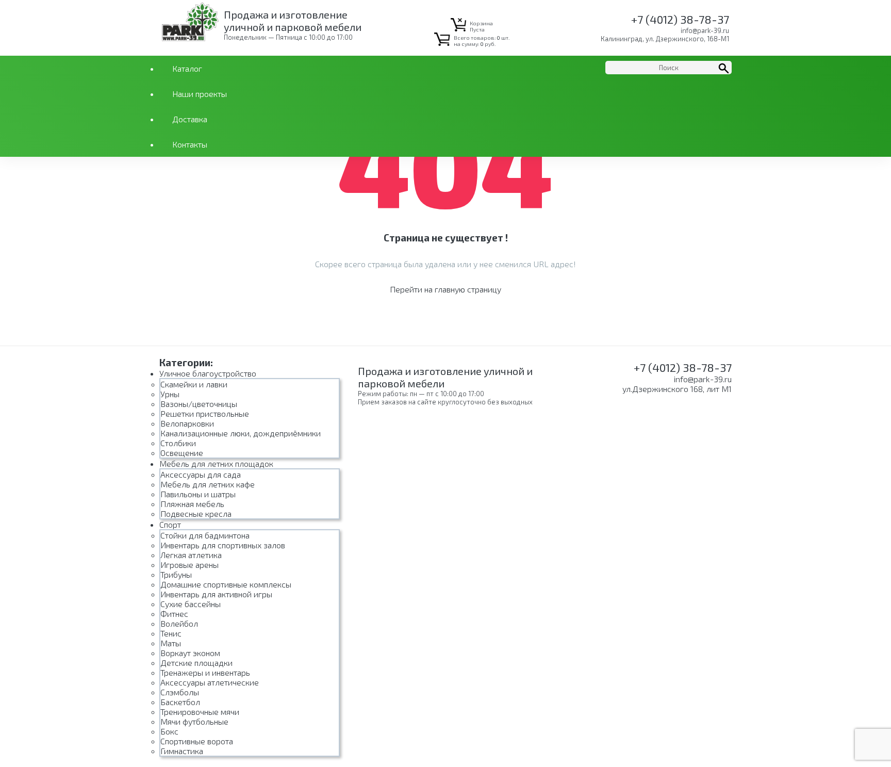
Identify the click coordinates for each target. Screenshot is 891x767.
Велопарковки (187, 423)
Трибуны (176, 574)
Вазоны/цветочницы (198, 404)
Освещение (181, 453)
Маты (170, 643)
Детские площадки (196, 662)
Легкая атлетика (191, 555)
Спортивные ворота (196, 741)
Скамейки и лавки (193, 384)
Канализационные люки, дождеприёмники (240, 433)
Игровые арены (189, 564)
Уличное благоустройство (207, 373)
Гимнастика (181, 751)
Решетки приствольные (204, 413)
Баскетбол (180, 702)
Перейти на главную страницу (445, 289)
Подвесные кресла (196, 513)
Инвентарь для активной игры (216, 594)
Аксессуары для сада (200, 474)
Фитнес (174, 613)
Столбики (178, 443)
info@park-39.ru (705, 30)
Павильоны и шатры (198, 494)
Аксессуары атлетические (209, 682)
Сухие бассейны (190, 604)
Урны (169, 394)
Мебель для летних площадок (216, 463)
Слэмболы (179, 692)
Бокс (169, 731)
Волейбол (179, 623)
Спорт (170, 524)
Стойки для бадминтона (205, 535)
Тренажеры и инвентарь (205, 672)
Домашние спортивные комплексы (225, 584)
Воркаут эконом (190, 653)
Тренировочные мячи (199, 711)
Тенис (171, 633)
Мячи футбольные (194, 721)
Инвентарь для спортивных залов (222, 545)
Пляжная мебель (192, 504)
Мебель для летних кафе (207, 484)
